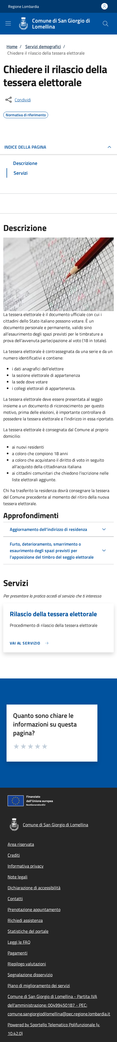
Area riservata (21, 844)
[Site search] (105, 23)
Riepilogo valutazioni (27, 963)
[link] (30, 643)
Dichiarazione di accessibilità (34, 887)
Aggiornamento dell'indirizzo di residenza (48, 529)
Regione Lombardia (23, 6)
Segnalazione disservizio (30, 974)
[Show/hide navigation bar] (8, 23)
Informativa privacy (26, 866)
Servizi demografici (43, 46)
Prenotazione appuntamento (34, 909)
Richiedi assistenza (25, 920)
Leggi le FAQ (19, 942)
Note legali (17, 877)
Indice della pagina (25, 147)
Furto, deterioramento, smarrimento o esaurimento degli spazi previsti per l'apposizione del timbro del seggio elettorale (52, 550)
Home (12, 46)
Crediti (14, 855)
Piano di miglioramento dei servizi (39, 985)
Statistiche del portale (28, 931)
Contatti (15, 898)
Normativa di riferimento (26, 114)
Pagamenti (17, 953)
